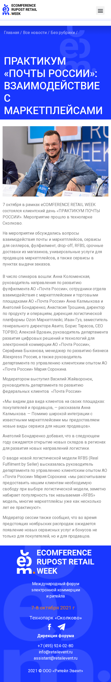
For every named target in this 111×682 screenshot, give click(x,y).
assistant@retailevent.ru (55, 658)
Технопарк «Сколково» (55, 618)
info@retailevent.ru (56, 652)
